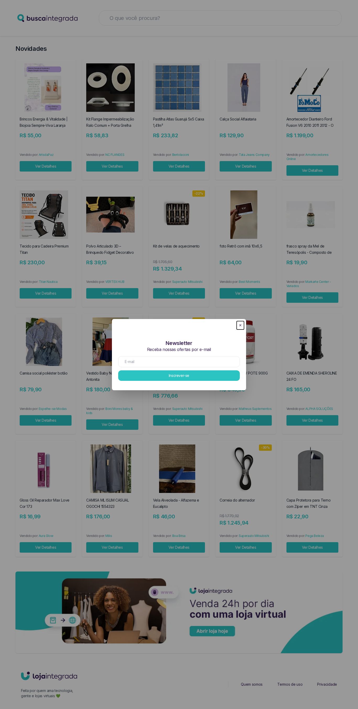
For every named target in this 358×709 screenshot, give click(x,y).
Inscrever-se (179, 375)
